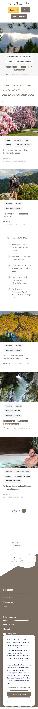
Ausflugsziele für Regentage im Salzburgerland (19, 68)
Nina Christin (6, 158)
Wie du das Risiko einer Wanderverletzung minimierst (15, 357)
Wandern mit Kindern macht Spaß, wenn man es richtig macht (21, 268)
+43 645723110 (17, 550)
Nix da (19, 700)
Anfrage (25, 10)
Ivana (8, 428)
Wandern (18, 85)
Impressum (7, 597)
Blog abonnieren (19, 16)
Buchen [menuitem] (13, 10)
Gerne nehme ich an (19, 694)
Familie (30, 85)
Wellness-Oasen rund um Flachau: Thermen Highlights (17, 487)
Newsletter (7, 629)
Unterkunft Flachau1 (12, 411)
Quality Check (8, 624)
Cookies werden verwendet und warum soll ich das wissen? (19, 688)
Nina (7, 74)
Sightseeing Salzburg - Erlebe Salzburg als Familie (15, 151)
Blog (27, 3)
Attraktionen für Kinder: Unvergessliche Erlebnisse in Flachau (21, 247)
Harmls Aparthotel (11, 90)
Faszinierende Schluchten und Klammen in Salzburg (15, 422)
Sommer (9, 62)
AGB (5, 606)
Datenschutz (8, 602)
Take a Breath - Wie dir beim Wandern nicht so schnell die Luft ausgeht (20, 280)
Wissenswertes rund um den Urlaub (19, 57)
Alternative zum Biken (24, 62)
